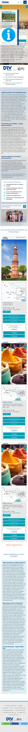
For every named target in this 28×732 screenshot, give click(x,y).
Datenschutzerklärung (20, 708)
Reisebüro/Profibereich (11, 705)
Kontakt (20, 705)
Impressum (5, 708)
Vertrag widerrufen (14, 714)
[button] (5, 723)
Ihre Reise (6, 311)
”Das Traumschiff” (16, 83)
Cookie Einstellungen (20, 710)
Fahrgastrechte (21, 712)
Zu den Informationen (6, 42)
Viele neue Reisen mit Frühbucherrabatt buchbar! (7, 23)
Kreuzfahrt (9, 674)
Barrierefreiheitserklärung (9, 712)
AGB (11, 708)
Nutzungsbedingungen (8, 710)
